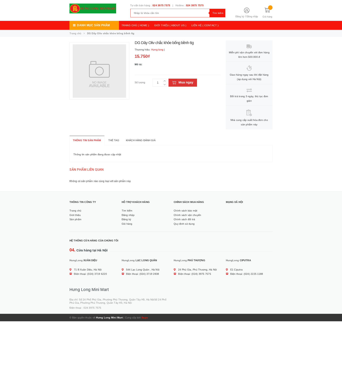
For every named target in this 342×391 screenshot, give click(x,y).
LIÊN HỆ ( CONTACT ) (205, 25)
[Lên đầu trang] (335, 380)
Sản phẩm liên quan (86, 169)
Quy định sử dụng (184, 223)
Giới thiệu (75, 215)
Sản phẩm (75, 219)
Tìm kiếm (127, 210)
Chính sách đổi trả (184, 219)
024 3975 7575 (161, 5)
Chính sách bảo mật (185, 210)
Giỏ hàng (127, 223)
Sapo (144, 317)
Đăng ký (239, 16)
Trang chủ (75, 210)
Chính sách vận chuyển (187, 215)
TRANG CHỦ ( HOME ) (135, 25)
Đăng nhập (252, 16)
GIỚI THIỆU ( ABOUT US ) (170, 25)
